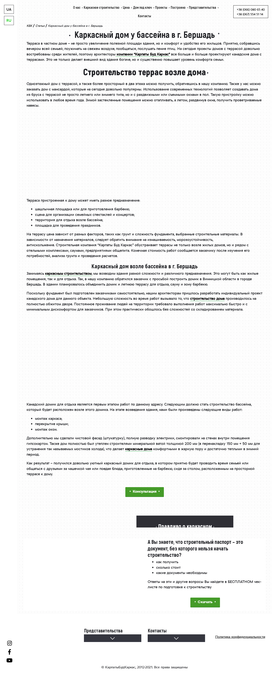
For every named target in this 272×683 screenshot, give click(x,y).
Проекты (161, 7)
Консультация (144, 492)
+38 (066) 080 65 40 (251, 10)
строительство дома (207, 299)
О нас (76, 7)
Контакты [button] (157, 638)
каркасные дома (138, 449)
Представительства (202, 7)
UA (8, 10)
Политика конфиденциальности (240, 637)
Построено (178, 7)
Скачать (205, 602)
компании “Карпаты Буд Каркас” (143, 55)
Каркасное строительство (101, 7)
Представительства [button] (103, 638)
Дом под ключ (142, 7)
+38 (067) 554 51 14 (250, 14)
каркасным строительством (68, 274)
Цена (126, 7)
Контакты (144, 16)
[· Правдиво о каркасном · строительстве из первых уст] (184, 519)
